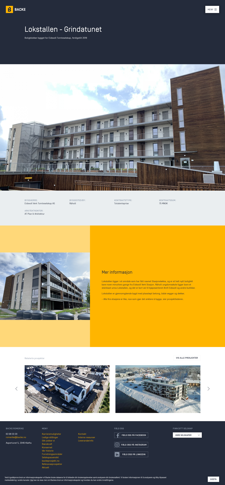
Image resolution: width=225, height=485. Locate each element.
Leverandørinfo (85, 440)
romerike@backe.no (16, 437)
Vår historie (47, 451)
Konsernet (47, 447)
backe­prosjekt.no (50, 461)
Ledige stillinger (50, 437)
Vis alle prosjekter (187, 358)
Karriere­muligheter (51, 434)
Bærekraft (47, 444)
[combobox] (187, 435)
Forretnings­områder (52, 454)
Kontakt (82, 434)
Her (31, 480)
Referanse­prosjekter (52, 464)
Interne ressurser (86, 437)
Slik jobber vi (48, 440)
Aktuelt (45, 467)
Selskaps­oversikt (50, 457)
